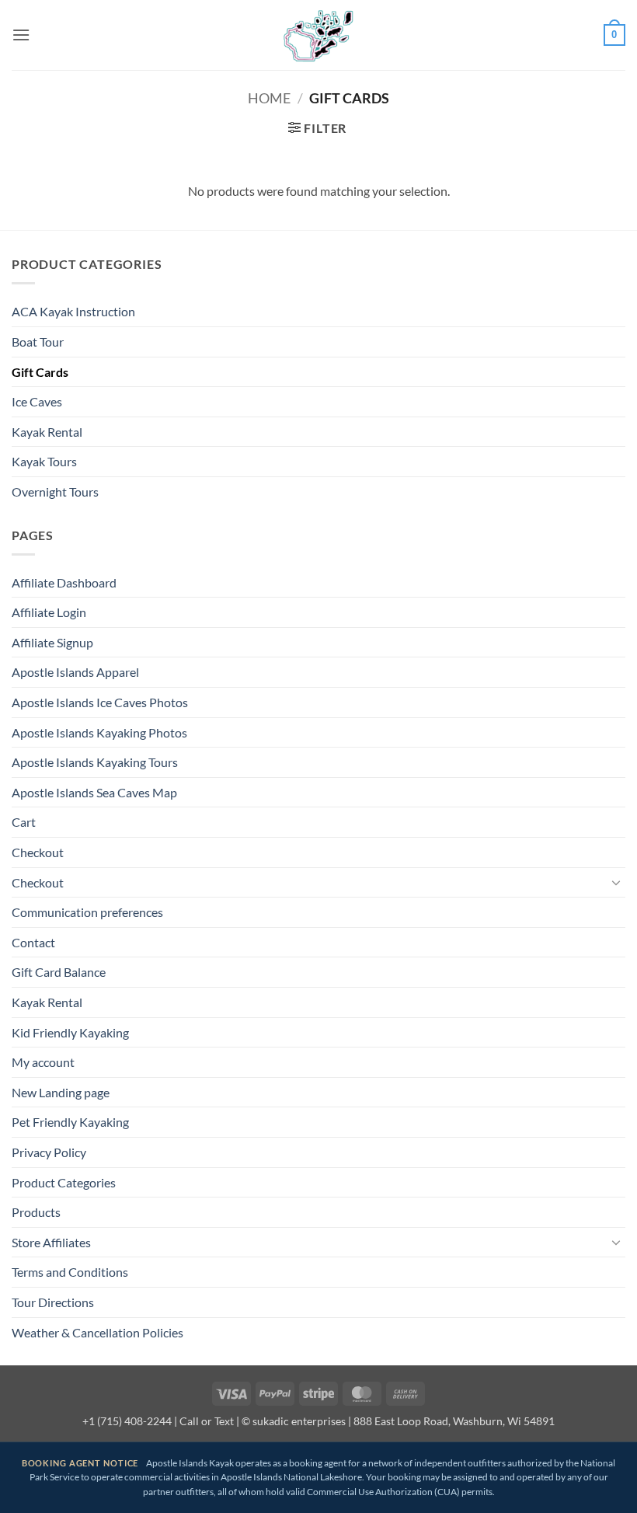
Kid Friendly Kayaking (70, 1032)
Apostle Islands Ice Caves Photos (100, 702)
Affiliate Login (49, 612)
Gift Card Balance (59, 971)
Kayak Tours (44, 461)
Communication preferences (87, 912)
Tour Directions (53, 1302)
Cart (24, 821)
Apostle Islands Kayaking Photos (99, 732)
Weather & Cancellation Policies (97, 1332)
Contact (33, 942)
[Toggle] (616, 882)
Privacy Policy (49, 1152)
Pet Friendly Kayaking (70, 1121)
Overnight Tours (55, 491)
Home (269, 97)
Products (36, 1211)
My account (43, 1062)
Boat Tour (38, 341)
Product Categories (64, 1182)
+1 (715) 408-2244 (127, 1421)
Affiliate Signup (52, 642)
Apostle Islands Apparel (75, 671)
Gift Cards (40, 371)
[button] (21, 35)
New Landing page (61, 1092)
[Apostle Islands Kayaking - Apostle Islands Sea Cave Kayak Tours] (318, 35)
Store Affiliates (51, 1242)
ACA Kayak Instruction (73, 311)
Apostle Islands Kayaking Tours (95, 762)
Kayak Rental (47, 431)
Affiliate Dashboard (64, 582)
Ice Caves (37, 401)
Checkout (38, 852)
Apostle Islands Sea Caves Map (94, 792)
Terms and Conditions (70, 1271)
